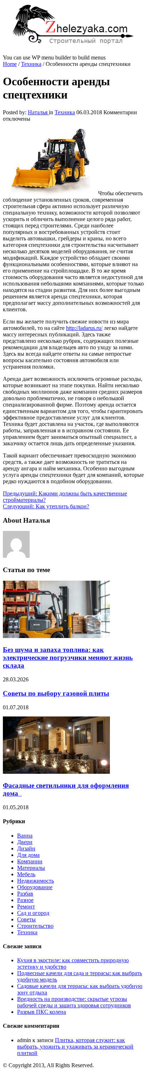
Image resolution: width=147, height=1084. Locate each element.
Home (10, 64)
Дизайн (26, 848)
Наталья (38, 112)
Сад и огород (33, 913)
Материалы (31, 868)
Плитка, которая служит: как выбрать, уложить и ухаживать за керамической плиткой (75, 1046)
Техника (31, 64)
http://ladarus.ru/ (84, 328)
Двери (24, 842)
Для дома (28, 855)
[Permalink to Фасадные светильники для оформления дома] (56, 772)
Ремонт (26, 906)
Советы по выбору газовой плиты (56, 693)
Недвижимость (35, 881)
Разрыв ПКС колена (41, 1012)
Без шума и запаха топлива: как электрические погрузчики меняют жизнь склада (68, 657)
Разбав (25, 894)
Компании (29, 861)
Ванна (24, 836)
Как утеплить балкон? (46, 506)
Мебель (26, 874)
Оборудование (34, 887)
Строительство (35, 926)
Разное (25, 900)
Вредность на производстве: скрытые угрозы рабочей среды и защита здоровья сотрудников (74, 1002)
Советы (26, 919)
